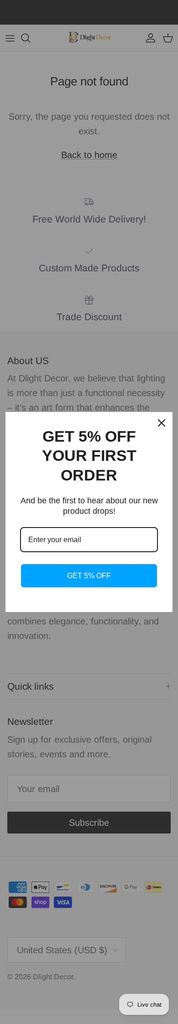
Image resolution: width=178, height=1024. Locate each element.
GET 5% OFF (89, 576)
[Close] (162, 423)
